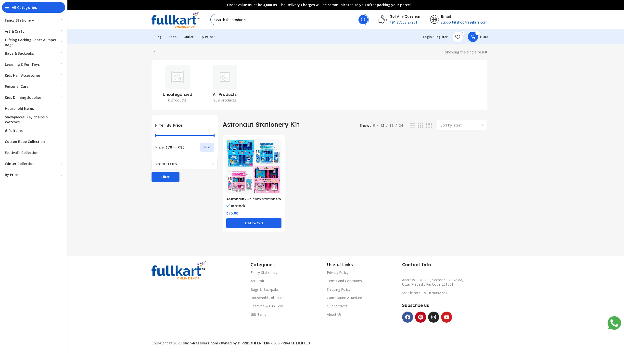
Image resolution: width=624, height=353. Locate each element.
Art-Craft (257, 280)
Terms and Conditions (344, 280)
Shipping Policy (338, 289)
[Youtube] (446, 317)
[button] (253, 223)
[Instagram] (433, 317)
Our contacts (337, 306)
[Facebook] (407, 317)
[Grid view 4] (429, 125)
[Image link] (179, 269)
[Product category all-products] (225, 85)
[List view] (412, 125)
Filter (207, 147)
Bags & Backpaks (265, 289)
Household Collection (267, 297)
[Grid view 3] (420, 125)
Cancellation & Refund (344, 297)
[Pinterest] (420, 317)
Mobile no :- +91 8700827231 (425, 292)
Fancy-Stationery (264, 272)
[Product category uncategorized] (177, 85)
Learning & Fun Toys (267, 306)
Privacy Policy (337, 272)
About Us (334, 314)
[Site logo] (176, 19)
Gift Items (258, 314)
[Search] (363, 19)
